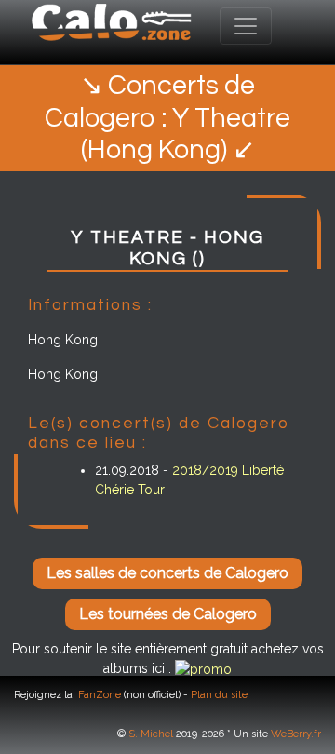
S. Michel (150, 734)
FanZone (99, 695)
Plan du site (219, 695)
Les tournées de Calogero (168, 614)
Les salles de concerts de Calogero (167, 573)
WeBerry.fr (296, 734)
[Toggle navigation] (246, 26)
